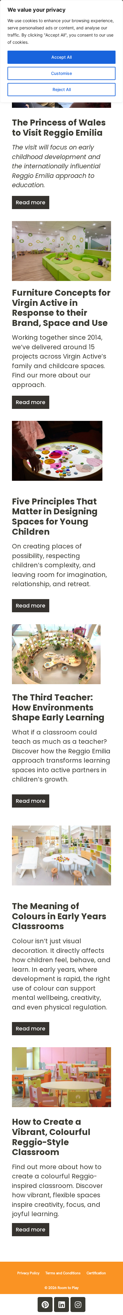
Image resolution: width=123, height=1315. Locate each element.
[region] (61, 51)
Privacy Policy (28, 1273)
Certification (96, 1273)
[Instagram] (77, 1304)
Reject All (62, 89)
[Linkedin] (61, 1304)
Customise (61, 73)
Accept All (61, 57)
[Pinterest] (45, 1304)
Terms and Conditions (63, 1273)
